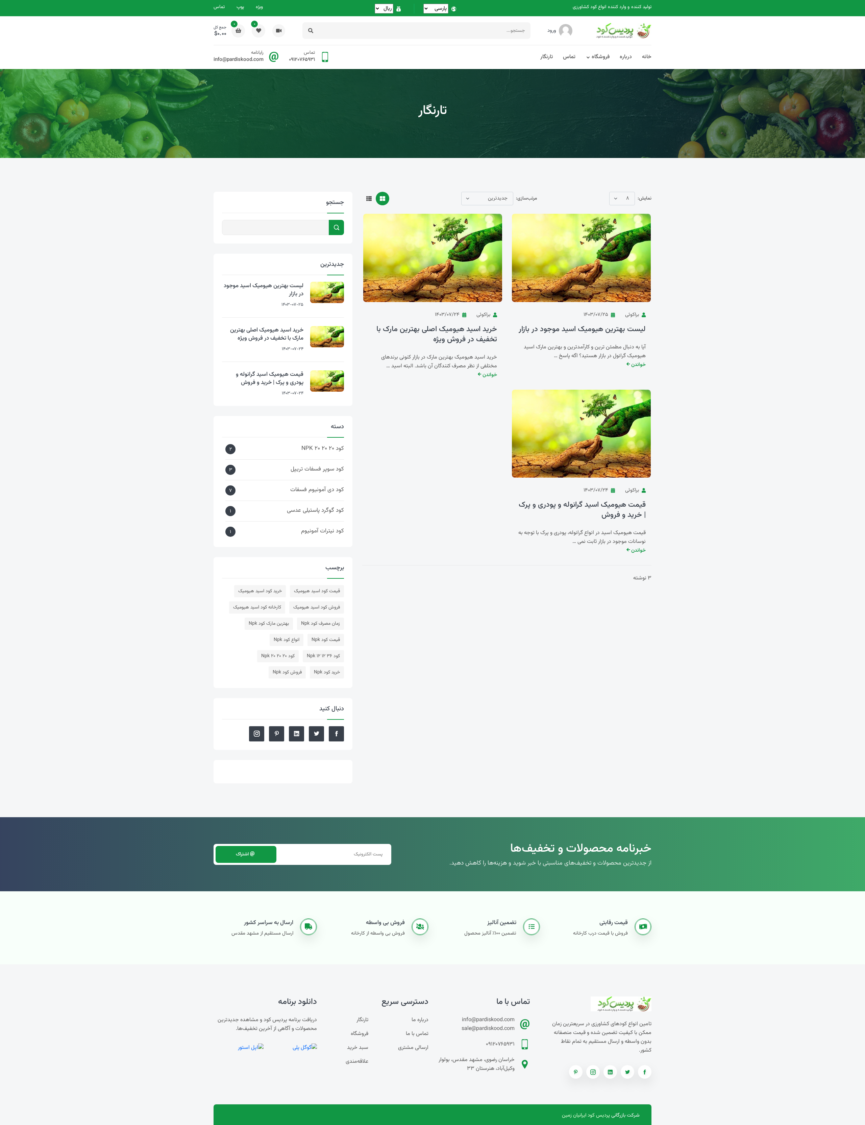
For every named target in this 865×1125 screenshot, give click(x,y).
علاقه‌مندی (357, 1061)
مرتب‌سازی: (526, 198)
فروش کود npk (287, 672)
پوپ (240, 7)
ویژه (259, 7)
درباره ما (420, 1020)
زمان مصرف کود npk (320, 623)
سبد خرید (357, 1047)
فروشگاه (601, 57)
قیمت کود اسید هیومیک (317, 591)
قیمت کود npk (326, 640)
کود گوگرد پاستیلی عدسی (287, 510)
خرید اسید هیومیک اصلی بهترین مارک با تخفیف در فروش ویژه (436, 334)
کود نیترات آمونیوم (287, 531)
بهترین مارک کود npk (269, 623)
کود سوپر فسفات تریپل (286, 469)
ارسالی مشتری (413, 1047)
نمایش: (644, 198)
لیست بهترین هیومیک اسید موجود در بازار (582, 329)
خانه (646, 57)
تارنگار (546, 57)
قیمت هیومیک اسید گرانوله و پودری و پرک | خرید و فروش (582, 510)
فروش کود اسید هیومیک (316, 607)
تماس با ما (417, 1034)
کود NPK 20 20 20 (286, 448)
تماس (219, 7)
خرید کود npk (327, 672)
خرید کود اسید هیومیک (260, 591)
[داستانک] (279, 30)
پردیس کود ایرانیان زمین (586, 1115)
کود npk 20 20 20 (278, 656)
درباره (626, 57)
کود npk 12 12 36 (323, 656)
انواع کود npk (286, 640)
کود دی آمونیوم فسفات (286, 490)
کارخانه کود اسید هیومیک (257, 607)
